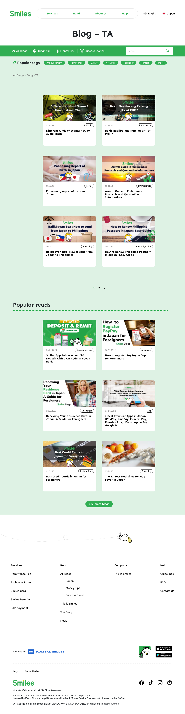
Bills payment (19, 608)
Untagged (146, 350)
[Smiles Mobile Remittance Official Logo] (20, 13)
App (149, 410)
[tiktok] (151, 682)
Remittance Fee (21, 574)
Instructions (86, 471)
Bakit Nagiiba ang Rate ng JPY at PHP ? (127, 132)
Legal (16, 671)
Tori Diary (66, 612)
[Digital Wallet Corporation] (46, 651)
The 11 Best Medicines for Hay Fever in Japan (125, 478)
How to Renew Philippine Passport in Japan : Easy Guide (128, 253)
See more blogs (99, 504)
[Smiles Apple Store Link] (164, 648)
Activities (110, 62)
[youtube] (169, 682)
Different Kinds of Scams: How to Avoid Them (68, 132)
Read (76, 13)
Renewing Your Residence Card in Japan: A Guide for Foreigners (68, 417)
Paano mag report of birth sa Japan (65, 193)
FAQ (163, 582)
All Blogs (19, 75)
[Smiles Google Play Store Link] (164, 655)
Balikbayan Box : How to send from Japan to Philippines (69, 253)
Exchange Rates (21, 582)
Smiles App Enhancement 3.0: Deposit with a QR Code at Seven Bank (68, 358)
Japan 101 (72, 581)
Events (94, 62)
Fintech (146, 62)
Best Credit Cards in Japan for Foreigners (66, 478)
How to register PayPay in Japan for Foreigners (127, 357)
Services (52, 13)
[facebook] (141, 682)
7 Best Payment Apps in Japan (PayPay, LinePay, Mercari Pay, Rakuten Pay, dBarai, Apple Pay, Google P (126, 420)
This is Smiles (68, 603)
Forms (89, 185)
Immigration (144, 185)
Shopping (87, 246)
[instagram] (160, 682)
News (63, 620)
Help (125, 13)
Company (120, 565)
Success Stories (76, 595)
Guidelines (167, 574)
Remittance (76, 62)
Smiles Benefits (20, 599)
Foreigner (129, 62)
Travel (161, 62)
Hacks (89, 125)
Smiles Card (18, 591)
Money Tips (73, 588)
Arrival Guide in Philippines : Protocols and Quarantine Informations (124, 194)
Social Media (32, 671)
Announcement (54, 62)
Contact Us (167, 591)
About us (101, 13)
